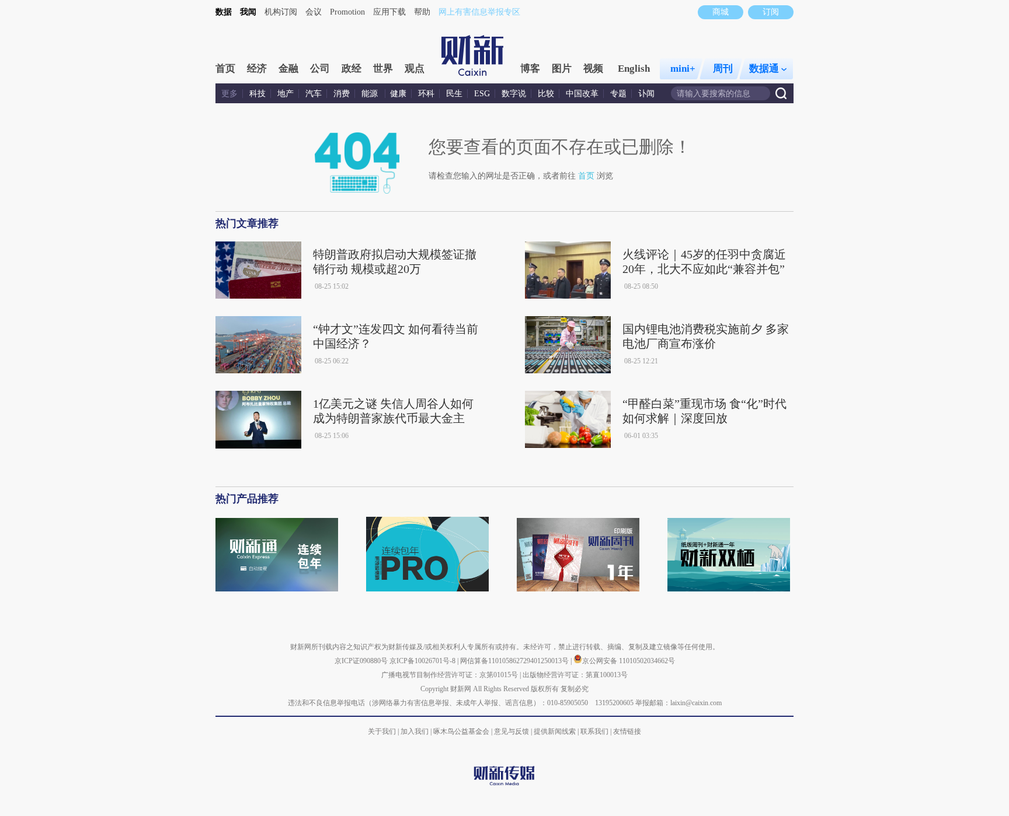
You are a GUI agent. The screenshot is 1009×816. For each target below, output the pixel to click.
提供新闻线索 (555, 731)
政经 (351, 68)
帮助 (422, 12)
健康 (398, 93)
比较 (546, 93)
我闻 (248, 12)
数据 (223, 12)
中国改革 (582, 93)
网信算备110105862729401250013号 (515, 661)
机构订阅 (281, 12)
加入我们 (415, 731)
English (634, 68)
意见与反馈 (511, 731)
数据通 (764, 68)
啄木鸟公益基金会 (462, 731)
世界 (383, 68)
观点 (415, 68)
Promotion (347, 12)
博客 (530, 68)
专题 (618, 93)
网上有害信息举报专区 (479, 12)
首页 (225, 68)
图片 (562, 68)
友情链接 (627, 731)
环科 (426, 93)
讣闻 (646, 93)
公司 (320, 68)
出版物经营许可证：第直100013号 (575, 675)
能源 (370, 93)
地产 (285, 93)
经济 (257, 68)
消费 (341, 93)
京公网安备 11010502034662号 (628, 661)
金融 (288, 68)
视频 (593, 68)
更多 (229, 93)
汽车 (313, 93)
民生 (454, 93)
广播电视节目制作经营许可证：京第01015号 (449, 675)
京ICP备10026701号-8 (423, 661)
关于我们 (382, 731)
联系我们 (594, 731)
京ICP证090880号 (361, 661)
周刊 (723, 68)
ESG (482, 93)
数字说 (514, 93)
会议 (313, 12)
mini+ (682, 68)
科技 (257, 93)
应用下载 (389, 12)
